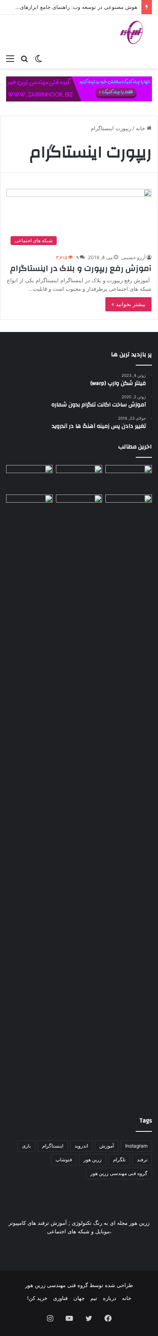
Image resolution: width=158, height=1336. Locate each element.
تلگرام (119, 1159)
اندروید (81, 1146)
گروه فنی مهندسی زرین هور (118, 1173)
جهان (79, 1298)
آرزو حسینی (133, 257)
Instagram (136, 1146)
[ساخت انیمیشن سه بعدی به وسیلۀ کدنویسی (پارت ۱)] (29, 798)
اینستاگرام (52, 1146)
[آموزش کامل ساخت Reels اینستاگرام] (79, 478)
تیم (93, 1298)
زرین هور (92, 1159)
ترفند (142, 1159)
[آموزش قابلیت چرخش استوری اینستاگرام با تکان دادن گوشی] (128, 508)
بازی (26, 1146)
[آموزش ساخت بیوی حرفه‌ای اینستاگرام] (29, 478)
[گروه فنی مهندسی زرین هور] (136, 32)
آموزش (106, 1146)
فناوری (60, 1298)
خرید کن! (37, 1298)
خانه (141, 128)
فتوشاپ (64, 1159)
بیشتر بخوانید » (128, 304)
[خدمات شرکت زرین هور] (79, 88)
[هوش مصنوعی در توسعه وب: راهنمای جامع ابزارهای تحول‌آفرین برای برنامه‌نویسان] (79, 508)
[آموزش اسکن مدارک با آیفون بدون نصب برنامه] (128, 478)
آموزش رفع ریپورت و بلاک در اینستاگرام (81, 268)
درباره (109, 1298)
